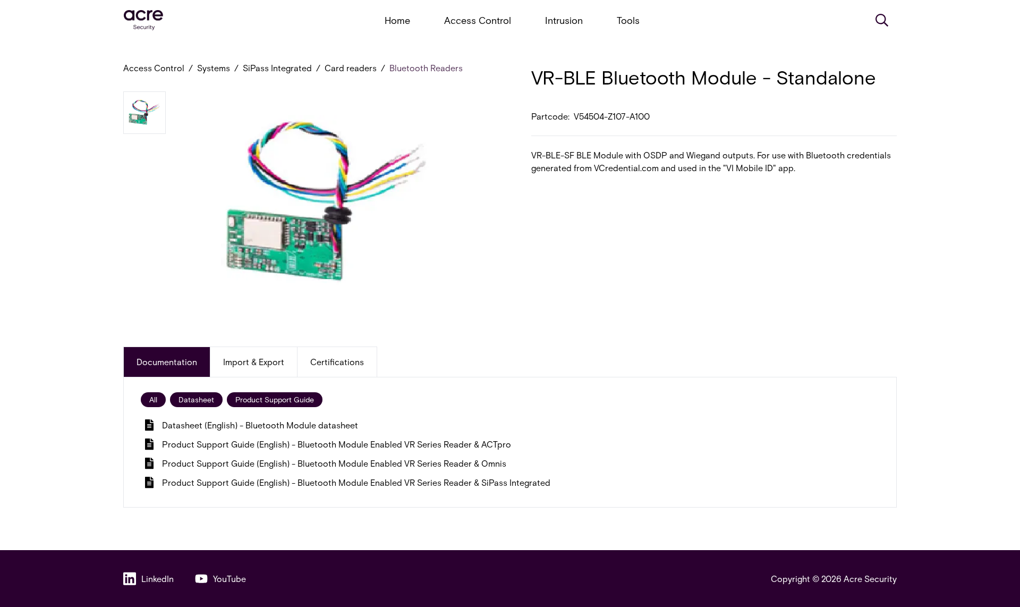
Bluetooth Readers (426, 68)
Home (397, 20)
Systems (213, 68)
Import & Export (253, 362)
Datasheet (196, 399)
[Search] (882, 20)
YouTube (229, 579)
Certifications (337, 362)
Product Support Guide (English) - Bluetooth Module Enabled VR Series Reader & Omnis (334, 463)
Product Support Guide (274, 399)
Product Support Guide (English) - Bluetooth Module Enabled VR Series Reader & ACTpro (336, 444)
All (153, 399)
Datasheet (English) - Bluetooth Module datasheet (260, 425)
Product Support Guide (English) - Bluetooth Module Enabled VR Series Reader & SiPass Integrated (356, 482)
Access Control (477, 20)
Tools (628, 20)
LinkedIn (157, 579)
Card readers (351, 68)
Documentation (167, 362)
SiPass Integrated (277, 68)
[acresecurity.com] (143, 20)
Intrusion (564, 20)
